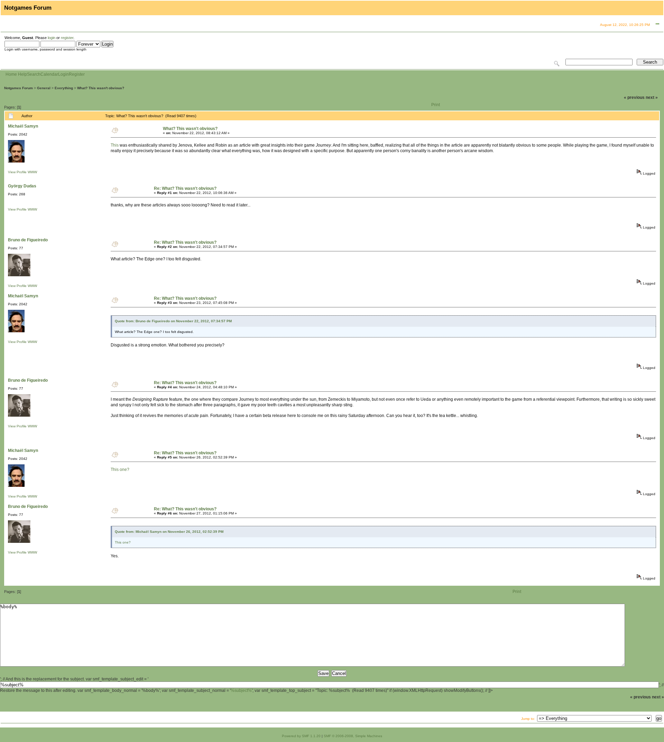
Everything (64, 88)
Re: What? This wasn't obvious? (185, 188)
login (51, 38)
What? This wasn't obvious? (100, 88)
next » (652, 97)
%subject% (241, 690)
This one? (120, 469)
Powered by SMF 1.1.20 (301, 736)
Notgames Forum (18, 88)
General (43, 88)
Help (22, 74)
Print (435, 104)
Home (11, 74)
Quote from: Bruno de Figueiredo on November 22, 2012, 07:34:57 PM (173, 321)
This (115, 145)
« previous (634, 97)
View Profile (17, 172)
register (67, 38)
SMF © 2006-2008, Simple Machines (353, 736)
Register (77, 74)
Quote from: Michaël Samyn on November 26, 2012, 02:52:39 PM (169, 532)
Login (63, 74)
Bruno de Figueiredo (28, 240)
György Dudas (22, 186)
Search (33, 74)
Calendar (49, 74)
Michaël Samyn (23, 126)
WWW (32, 172)
